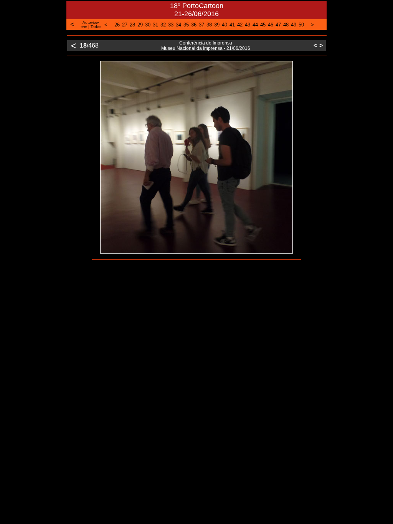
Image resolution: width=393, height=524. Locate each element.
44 (255, 25)
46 (270, 25)
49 (293, 25)
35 (186, 25)
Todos (96, 27)
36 (193, 25)
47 (278, 25)
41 (232, 25)
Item (83, 27)
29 (140, 25)
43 (247, 25)
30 (147, 25)
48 (286, 25)
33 (170, 25)
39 (217, 25)
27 (124, 25)
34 (178, 25)
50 (301, 25)
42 (240, 25)
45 (263, 25)
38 (209, 25)
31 (155, 25)
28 (132, 25)
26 (117, 25)
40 (224, 25)
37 (201, 25)
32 (163, 25)
